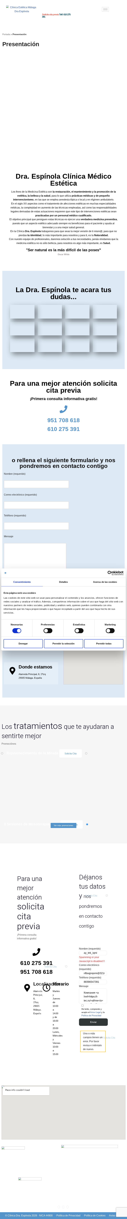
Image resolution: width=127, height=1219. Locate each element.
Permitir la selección (63, 643)
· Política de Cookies (94, 1215)
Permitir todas (104, 643)
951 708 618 (63, 420)
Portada (6, 34)
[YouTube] (67, 1207)
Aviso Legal (95, 1012)
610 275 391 (63, 429)
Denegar (23, 643)
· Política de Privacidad (67, 1215)
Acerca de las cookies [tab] (105, 582)
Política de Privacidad (91, 1015)
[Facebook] (59, 1207)
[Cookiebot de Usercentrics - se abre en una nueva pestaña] (109, 573)
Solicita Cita (71, 753)
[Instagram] (63, 1207)
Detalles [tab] (63, 582)
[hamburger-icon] (105, 9)
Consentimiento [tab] (22, 582)
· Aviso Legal (115, 1215)
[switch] (48, 630)
